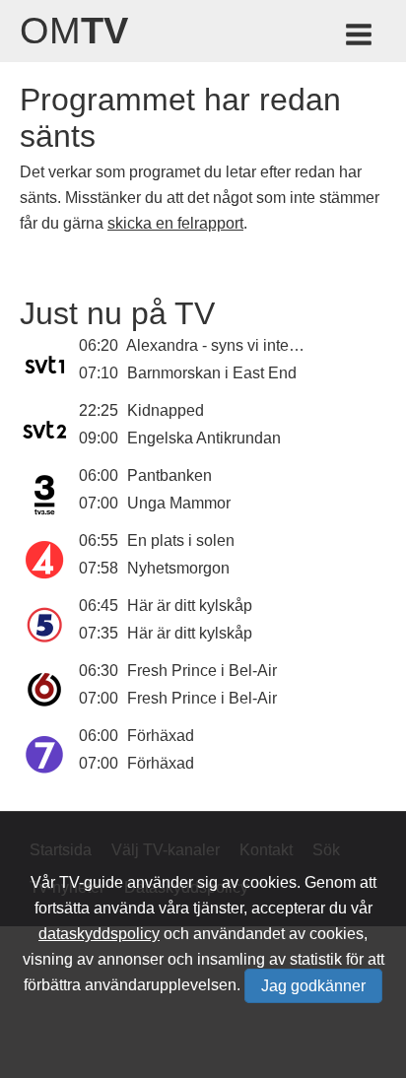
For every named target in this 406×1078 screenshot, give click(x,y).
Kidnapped (165, 410)
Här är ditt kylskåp (189, 605)
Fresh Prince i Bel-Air (202, 670)
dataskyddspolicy (99, 933)
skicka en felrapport (175, 223)
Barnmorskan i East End (212, 373)
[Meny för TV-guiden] (360, 38)
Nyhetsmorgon (178, 568)
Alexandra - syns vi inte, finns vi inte (250, 345)
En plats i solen (181, 540)
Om (74, 30)
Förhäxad (160, 735)
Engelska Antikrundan (204, 438)
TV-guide (91, 882)
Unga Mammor (179, 503)
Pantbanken (169, 475)
